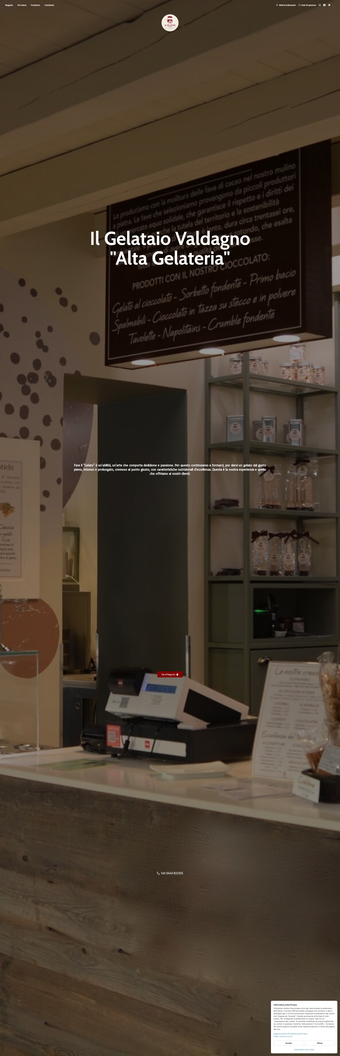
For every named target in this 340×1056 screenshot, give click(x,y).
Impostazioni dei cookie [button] (304, 1049)
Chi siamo (21, 5)
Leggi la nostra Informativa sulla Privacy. (291, 1034)
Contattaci (49, 5)
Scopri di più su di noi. (283, 1036)
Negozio (9, 5)
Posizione (35, 5)
